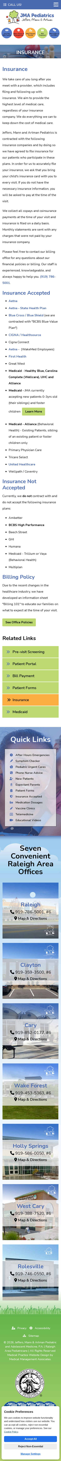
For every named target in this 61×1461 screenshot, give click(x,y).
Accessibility (42, 1328)
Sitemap (33, 1336)
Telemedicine (24, 814)
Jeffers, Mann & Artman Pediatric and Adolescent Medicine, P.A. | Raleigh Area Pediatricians (30, 1346)
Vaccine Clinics (25, 808)
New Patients (24, 779)
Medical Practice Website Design (28, 1355)
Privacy (21, 1328)
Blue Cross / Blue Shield (26, 315)
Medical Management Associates (30, 1359)
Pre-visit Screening (28, 651)
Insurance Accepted (28, 796)
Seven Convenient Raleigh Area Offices (30, 860)
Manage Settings (31, 1454)
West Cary (30, 1206)
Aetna (13, 301)
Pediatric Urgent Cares (30, 767)
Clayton (30, 965)
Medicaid (20, 711)
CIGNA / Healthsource (25, 335)
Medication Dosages (29, 802)
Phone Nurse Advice (29, 773)
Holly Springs (30, 1146)
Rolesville (30, 1266)
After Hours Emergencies (32, 755)
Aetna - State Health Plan (27, 308)
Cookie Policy (11, 1431)
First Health (17, 356)
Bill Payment (23, 675)
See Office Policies (19, 622)
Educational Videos (28, 820)
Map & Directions (32, 918)
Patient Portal (24, 663)
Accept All (31, 1439)
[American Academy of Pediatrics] (30, 1398)
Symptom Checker (27, 761)
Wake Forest (30, 1085)
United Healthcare (22, 464)
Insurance (21, 699)
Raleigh (31, 904)
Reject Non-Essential (30, 1446)
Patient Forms (24, 687)
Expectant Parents (27, 785)
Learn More (33, 411)
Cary (31, 1025)
